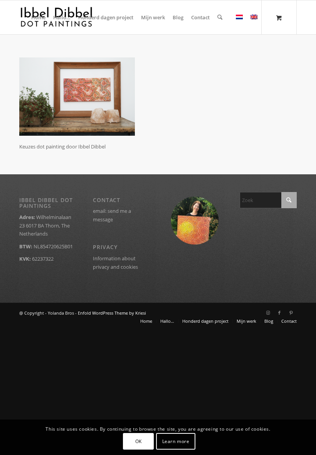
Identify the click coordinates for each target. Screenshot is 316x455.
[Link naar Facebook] (279, 312)
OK (138, 441)
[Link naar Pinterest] (291, 312)
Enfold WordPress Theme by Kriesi (112, 313)
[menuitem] (38, 17)
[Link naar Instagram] (268, 312)
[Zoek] (219, 17)
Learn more (176, 441)
